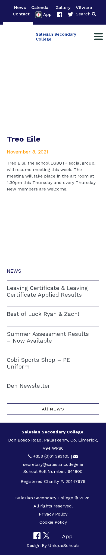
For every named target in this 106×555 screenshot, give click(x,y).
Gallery (62, 7)
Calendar (40, 7)
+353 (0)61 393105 (51, 456)
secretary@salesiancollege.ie (53, 464)
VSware (84, 7)
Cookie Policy (53, 522)
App (47, 14)
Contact (21, 13)
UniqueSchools (64, 545)
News (20, 7)
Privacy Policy (53, 514)
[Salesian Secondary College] (18, 37)
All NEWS (53, 409)
